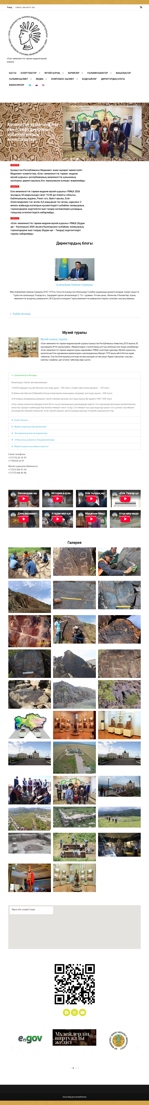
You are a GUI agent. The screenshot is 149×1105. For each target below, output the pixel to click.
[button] (71, 159)
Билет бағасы (21, 420)
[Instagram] (74, 1012)
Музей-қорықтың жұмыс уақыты (31, 446)
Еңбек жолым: (22, 313)
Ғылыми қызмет (18, 79)
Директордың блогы (113, 79)
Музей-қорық (52, 73)
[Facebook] (66, 1012)
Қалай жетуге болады (25, 375)
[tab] (74, 314)
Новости (14, 165)
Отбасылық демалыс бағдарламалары (34, 440)
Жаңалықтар (123, 73)
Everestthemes (80, 1097)
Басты (12, 73)
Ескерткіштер (29, 73)
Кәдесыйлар (89, 79)
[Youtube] (82, 1012)
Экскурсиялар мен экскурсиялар (30, 433)
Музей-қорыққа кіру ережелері (30, 427)
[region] (74, 132)
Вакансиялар (16, 85)
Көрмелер (73, 73)
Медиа (39, 79)
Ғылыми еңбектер (97, 73)
